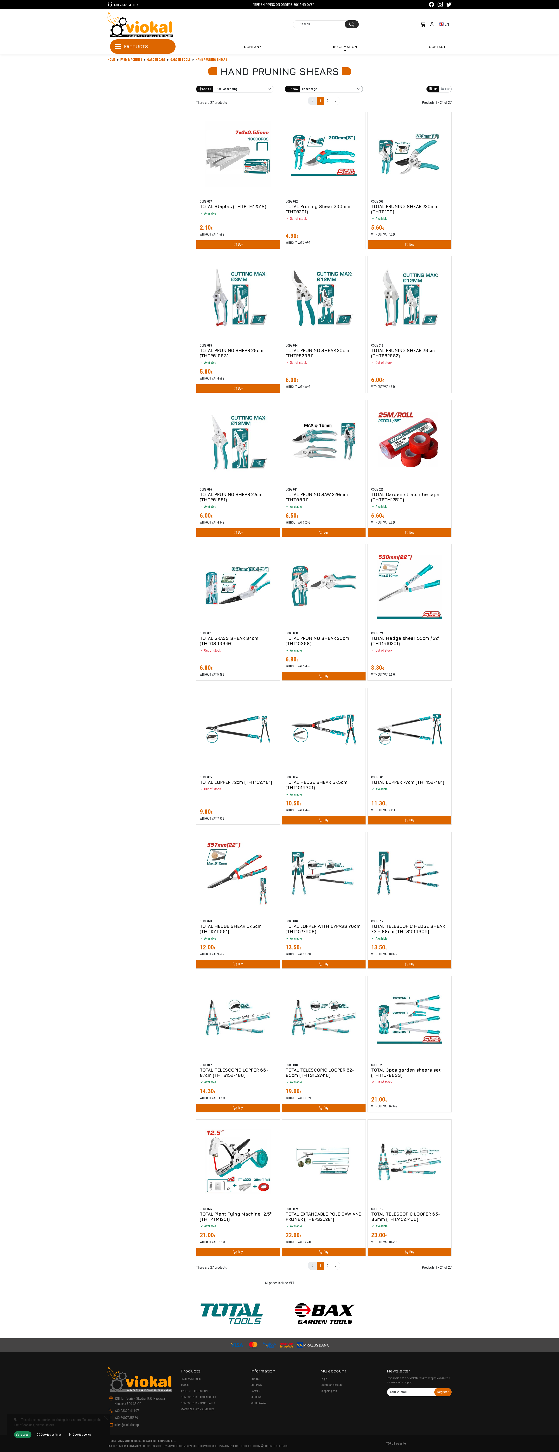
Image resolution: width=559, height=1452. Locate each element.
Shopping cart (329, 1391)
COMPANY (252, 47)
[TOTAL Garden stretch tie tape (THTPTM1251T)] (409, 442)
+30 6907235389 (126, 1418)
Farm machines (131, 59)
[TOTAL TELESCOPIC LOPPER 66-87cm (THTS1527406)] (238, 1018)
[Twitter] (449, 5)
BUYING (255, 1379)
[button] (423, 24)
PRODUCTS (136, 46)
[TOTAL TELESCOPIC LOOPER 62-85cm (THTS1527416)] (324, 1018)
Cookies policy (250, 1446)
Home (111, 59)
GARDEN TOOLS (180, 59)
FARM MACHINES (191, 1379)
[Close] (106, 1418)
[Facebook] (431, 5)
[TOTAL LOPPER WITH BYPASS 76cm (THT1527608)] (324, 874)
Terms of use (208, 1446)
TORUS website (396, 1443)
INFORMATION (345, 47)
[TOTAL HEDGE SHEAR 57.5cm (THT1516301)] (324, 730)
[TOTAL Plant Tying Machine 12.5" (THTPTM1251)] (238, 1161)
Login (324, 1379)
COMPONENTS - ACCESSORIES (198, 1397)
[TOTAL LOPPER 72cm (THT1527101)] (238, 730)
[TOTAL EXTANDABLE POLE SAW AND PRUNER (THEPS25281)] (324, 1161)
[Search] (352, 24)
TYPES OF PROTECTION (194, 1391)
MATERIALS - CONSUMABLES (197, 1409)
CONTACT (437, 47)
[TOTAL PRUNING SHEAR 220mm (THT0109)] (409, 154)
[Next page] (335, 101)
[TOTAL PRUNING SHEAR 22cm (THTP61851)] (238, 442)
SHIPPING (256, 1384)
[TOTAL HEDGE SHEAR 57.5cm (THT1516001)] (238, 874)
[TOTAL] (232, 1314)
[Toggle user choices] (432, 24)
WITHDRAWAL (259, 1403)
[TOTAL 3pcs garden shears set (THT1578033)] (409, 1018)
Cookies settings (276, 1446)
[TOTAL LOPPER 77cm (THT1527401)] (409, 730)
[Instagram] (440, 5)
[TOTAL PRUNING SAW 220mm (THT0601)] (324, 442)
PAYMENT (256, 1391)
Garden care (156, 59)
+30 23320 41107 (125, 5)
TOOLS (185, 1384)
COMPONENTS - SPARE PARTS (198, 1403)
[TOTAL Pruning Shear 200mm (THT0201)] (324, 154)
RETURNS (256, 1397)
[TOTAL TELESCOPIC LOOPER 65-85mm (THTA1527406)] (409, 1161)
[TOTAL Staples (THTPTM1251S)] (238, 154)
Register (443, 1392)
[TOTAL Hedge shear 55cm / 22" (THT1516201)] (409, 586)
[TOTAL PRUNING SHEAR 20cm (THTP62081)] (324, 298)
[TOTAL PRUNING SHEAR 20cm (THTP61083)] (238, 298)
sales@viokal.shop (126, 1425)
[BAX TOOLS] (325, 1314)
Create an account (332, 1384)
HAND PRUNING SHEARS (211, 59)
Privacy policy (228, 1446)
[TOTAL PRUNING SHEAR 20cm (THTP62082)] (409, 298)
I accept (24, 1434)
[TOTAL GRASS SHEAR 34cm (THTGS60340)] (238, 586)
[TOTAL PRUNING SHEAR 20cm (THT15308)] (324, 586)
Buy (240, 244)
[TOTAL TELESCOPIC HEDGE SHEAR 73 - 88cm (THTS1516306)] (409, 874)
